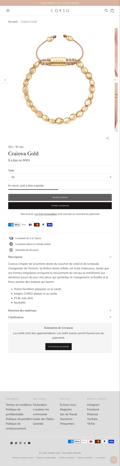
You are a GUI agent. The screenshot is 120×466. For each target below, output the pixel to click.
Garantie (38, 423)
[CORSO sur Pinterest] (16, 443)
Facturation (40, 404)
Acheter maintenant (60, 205)
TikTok (91, 423)
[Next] (115, 80)
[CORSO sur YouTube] (29, 443)
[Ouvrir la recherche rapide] (106, 10)
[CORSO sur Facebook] (12, 443)
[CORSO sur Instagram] (20, 443)
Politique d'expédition (19, 419)
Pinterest (92, 414)
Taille (11, 170)
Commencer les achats (58, 346)
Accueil (12, 21)
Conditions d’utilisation (66, 458)
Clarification (15, 317)
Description (15, 256)
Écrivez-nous (68, 404)
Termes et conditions (19, 404)
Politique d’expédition (85, 458)
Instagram (93, 404)
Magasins (66, 409)
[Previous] (5, 80)
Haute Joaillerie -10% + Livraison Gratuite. (60, 3)
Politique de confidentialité (46, 458)
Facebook (93, 409)
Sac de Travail (68, 414)
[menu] (8, 10)
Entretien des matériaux (22, 310)
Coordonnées (100, 458)
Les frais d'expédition (46, 214)
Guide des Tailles (43, 419)
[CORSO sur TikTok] (25, 443)
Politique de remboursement (23, 458)
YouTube (92, 419)
